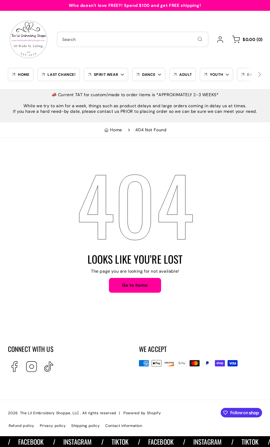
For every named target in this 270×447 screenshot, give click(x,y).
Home (116, 130)
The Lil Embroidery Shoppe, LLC (49, 413)
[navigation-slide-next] (253, 74)
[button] (246, 39)
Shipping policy (85, 425)
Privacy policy (53, 425)
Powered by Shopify (142, 413)
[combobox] (132, 39)
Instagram (73, 441)
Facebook (27, 441)
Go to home (135, 285)
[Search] (200, 39)
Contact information (123, 425)
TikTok (116, 441)
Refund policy (21, 425)
